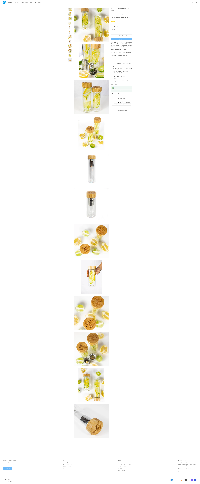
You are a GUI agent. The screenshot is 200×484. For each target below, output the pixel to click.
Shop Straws (17, 2)
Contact (39, 2)
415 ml (118, 26)
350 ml (113, 26)
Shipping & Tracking (67, 464)
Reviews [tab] (113, 104)
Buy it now (121, 39)
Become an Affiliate (122, 466)
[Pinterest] (116, 84)
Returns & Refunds (67, 466)
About (31, 2)
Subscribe (7, 468)
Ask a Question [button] (118, 102)
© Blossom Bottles (7, 479)
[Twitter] (115, 84)
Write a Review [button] (127, 102)
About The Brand (66, 462)
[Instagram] (178, 471)
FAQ (118, 462)
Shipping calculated (115, 14)
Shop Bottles (10, 2)
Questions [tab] (120, 104)
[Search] (194, 2)
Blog (35, 2)
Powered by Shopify (8, 481)
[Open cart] (196, 2)
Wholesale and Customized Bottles (125, 464)
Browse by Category (24, 2)
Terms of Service (121, 470)
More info (121, 90)
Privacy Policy (120, 468)
